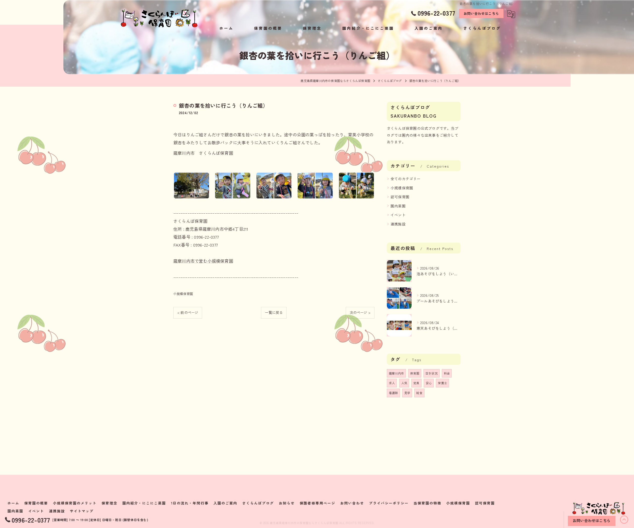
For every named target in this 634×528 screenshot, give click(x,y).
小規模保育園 (183, 293)
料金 (447, 373)
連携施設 (398, 223)
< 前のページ (187, 312)
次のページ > (360, 312)
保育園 (414, 373)
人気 (404, 383)
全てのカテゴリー (406, 178)
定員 (416, 383)
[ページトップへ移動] (624, 520)
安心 (429, 383)
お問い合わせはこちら (481, 13)
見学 (407, 393)
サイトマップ (82, 510)
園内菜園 (398, 205)
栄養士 (442, 383)
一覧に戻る (274, 312)
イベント (398, 214)
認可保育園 (400, 196)
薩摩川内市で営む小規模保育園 (203, 261)
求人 (392, 383)
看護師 (393, 393)
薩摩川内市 (396, 373)
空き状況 (431, 373)
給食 (419, 393)
